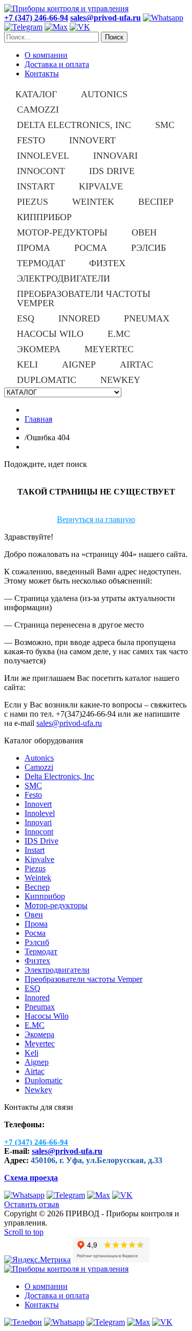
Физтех (37, 960)
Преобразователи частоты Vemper (83, 979)
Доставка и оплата (57, 64)
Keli (31, 1052)
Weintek (38, 877)
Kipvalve (39, 859)
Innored (37, 997)
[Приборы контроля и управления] (66, 8)
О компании (46, 55)
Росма (35, 933)
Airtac (35, 1071)
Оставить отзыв (31, 1204)
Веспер (37, 887)
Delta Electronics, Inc (59, 776)
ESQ (32, 988)
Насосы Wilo (47, 1016)
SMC (33, 785)
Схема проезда (31, 1177)
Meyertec (40, 1043)
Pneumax (40, 1006)
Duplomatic (43, 1080)
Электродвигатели (57, 969)
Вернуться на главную (96, 519)
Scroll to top (24, 1232)
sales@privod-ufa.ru (69, 723)
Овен (34, 914)
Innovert (38, 804)
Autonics (39, 758)
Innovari (38, 822)
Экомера (39, 1034)
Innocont (39, 831)
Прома (36, 923)
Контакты (42, 73)
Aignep (37, 1062)
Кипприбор (45, 896)
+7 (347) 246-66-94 (36, 17)
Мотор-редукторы (56, 905)
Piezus (35, 868)
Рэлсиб (37, 942)
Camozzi (39, 767)
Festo (33, 794)
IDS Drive (41, 840)
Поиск (114, 37)
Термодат (41, 951)
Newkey (38, 1089)
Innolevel (40, 813)
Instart (35, 850)
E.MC (35, 1025)
